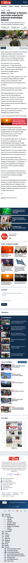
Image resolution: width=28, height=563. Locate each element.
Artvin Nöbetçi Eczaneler (8, 478)
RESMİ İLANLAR (11, 524)
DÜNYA (8, 10)
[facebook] (5, 511)
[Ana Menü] (26, 2)
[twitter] (9, 511)
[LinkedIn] (15, 474)
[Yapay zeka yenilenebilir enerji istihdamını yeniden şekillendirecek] (21, 249)
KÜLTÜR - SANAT (11, 523)
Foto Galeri (8, 531)
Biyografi (7, 540)
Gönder (4, 304)
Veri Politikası (16, 494)
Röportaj (7, 538)
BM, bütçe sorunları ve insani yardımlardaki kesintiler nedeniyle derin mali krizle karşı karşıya (20, 269)
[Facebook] (8, 474)
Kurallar (9, 492)
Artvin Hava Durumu (7, 480)
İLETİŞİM (9, 529)
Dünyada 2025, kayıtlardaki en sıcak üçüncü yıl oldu (6, 255)
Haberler (3, 10)
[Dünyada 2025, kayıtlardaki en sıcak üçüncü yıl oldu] (7, 249)
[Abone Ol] (23, 48)
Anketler (7, 542)
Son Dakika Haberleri (7, 487)
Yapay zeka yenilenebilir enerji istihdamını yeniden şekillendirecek (20, 255)
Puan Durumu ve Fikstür (8, 484)
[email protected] (6, 466)
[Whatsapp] (20, 474)
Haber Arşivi (5, 489)
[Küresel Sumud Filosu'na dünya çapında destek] (21, 277)
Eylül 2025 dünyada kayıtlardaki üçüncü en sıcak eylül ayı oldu (6, 283)
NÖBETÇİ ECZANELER (13, 526)
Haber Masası (12, 235)
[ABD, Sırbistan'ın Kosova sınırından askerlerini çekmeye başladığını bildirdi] (14, 38)
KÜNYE (9, 528)
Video (6, 533)
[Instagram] (13, 474)
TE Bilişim (17, 506)
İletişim (3, 492)
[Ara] (24, 2)
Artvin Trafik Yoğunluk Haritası (9, 483)
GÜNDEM (16, 6)
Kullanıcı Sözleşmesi (6, 494)
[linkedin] (25, 511)
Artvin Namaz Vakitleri (7, 481)
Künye (12, 496)
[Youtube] (18, 474)
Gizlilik (21, 492)
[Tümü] (26, 312)
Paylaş (4, 47)
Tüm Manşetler (6, 486)
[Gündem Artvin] (6, 2)
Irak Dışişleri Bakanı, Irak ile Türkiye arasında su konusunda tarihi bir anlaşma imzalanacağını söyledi (7, 269)
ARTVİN (11, 6)
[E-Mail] (10, 238)
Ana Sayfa (7, 514)
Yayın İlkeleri (15, 492)
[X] (10, 474)
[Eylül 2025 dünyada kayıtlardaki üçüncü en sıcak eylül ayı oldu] (7, 277)
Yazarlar (7, 535)
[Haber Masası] (4, 236)
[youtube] (17, 511)
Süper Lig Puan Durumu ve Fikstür (16, 555)
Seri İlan (7, 536)
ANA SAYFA (4, 6)
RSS (5, 502)
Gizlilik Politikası (5, 496)
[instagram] (13, 511)
